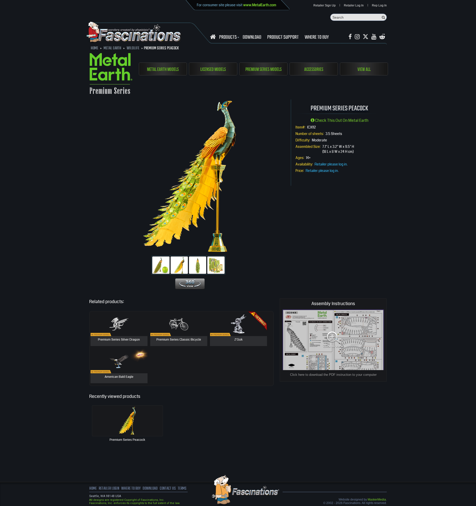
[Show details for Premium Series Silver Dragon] (119, 323)
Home (93, 488)
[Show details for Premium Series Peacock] (127, 420)
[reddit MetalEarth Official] (382, 36)
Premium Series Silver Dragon (119, 340)
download (252, 37)
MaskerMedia (377, 499)
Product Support (283, 37)
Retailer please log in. (331, 164)
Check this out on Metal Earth (341, 120)
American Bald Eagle (119, 377)
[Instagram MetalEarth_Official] (357, 36)
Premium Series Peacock (127, 440)
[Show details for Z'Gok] (238, 323)
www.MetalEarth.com (259, 4)
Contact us (168, 488)
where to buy (131, 488)
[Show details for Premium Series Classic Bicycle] (178, 323)
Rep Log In (379, 5)
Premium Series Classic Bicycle (178, 340)
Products (228, 37)
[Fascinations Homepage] (213, 37)
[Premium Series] (111, 74)
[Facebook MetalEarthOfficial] (350, 36)
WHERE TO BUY (317, 37)
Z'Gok (238, 340)
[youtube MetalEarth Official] (374, 36)
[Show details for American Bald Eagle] (119, 360)
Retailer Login (109, 488)
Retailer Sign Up (324, 5)
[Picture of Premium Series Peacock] (161, 265)
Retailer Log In (354, 5)
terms (182, 488)
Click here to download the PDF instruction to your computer (333, 375)
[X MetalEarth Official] (365, 36)
